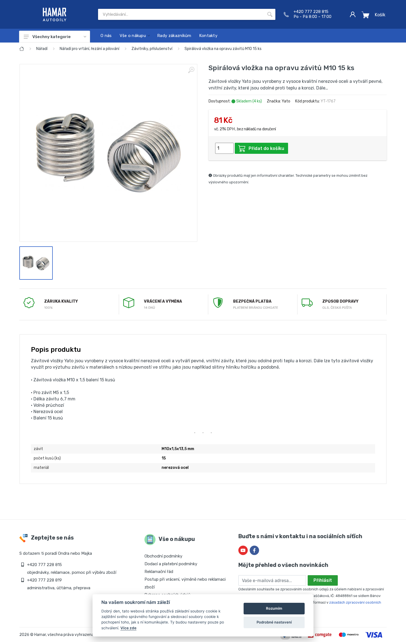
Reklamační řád (158, 571)
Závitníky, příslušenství (151, 48)
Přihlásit (322, 580)
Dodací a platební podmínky (170, 563)
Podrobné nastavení (274, 622)
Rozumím (274, 608)
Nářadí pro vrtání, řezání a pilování (89, 48)
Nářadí (42, 48)
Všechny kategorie (51, 36)
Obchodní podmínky (163, 556)
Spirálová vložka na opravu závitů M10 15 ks (223, 48)
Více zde (128, 628)
